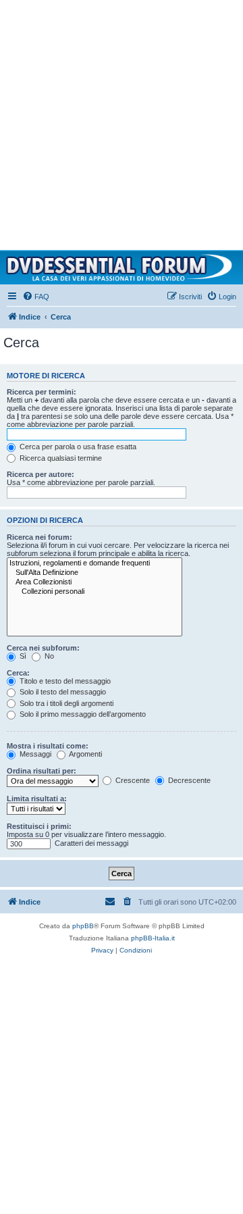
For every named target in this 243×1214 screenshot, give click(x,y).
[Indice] (121, 267)
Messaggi (34, 754)
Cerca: (18, 673)
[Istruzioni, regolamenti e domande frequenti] (94, 563)
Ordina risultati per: (41, 771)
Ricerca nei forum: (39, 537)
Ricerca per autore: (40, 474)
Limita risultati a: (37, 798)
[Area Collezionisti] (94, 582)
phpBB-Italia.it (153, 938)
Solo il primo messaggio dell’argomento (82, 714)
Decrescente (188, 780)
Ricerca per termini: (41, 392)
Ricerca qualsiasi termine (60, 458)
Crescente (131, 780)
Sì (22, 656)
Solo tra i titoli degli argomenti (65, 703)
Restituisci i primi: (39, 826)
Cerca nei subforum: (43, 648)
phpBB (83, 926)
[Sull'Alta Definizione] (94, 573)
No (48, 656)
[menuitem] (35, 296)
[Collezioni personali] (94, 592)
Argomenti (85, 754)
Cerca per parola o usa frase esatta (77, 446)
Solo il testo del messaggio (62, 692)
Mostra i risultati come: (47, 746)
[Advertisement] (121, 121)
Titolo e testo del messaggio (64, 681)
